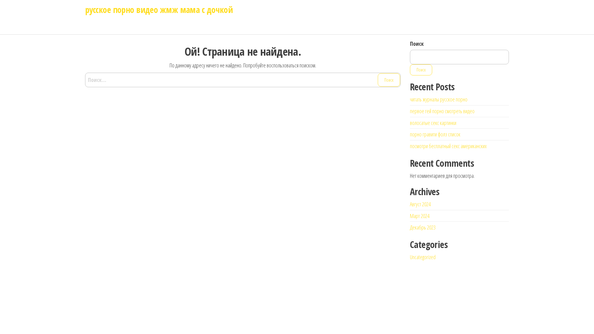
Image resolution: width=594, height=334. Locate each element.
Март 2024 (419, 216)
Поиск (417, 43)
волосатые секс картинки (433, 122)
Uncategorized (423, 257)
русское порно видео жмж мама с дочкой (159, 9)
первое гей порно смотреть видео (442, 111)
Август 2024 (420, 204)
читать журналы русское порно (438, 99)
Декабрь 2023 (423, 227)
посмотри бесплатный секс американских (448, 146)
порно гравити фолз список (435, 134)
